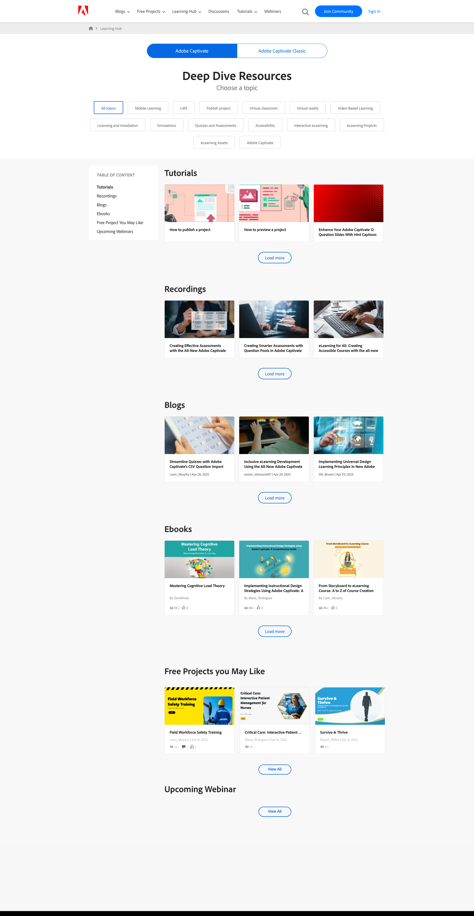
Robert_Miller (329, 739)
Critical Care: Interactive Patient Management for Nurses (291, 732)
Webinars (272, 11)
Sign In (374, 11)
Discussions (218, 11)
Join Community (338, 11)
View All (274, 768)
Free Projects (149, 11)
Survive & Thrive (334, 732)
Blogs (120, 11)
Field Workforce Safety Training (196, 732)
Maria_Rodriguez (256, 739)
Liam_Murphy (179, 739)
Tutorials (245, 11)
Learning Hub (185, 11)
